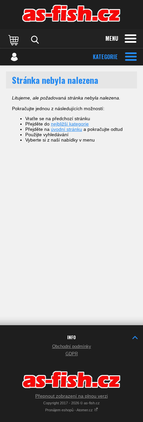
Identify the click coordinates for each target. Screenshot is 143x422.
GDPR (72, 353)
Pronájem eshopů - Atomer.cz (69, 410)
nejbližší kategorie (70, 124)
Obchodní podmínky (71, 346)
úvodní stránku (66, 129)
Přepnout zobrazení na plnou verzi (71, 396)
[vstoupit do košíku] (14, 39)
